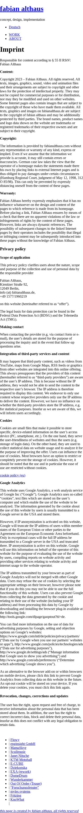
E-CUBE (16, 764)
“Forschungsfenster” (24, 787)
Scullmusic (18, 752)
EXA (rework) (20, 771)
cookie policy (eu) (12, 475)
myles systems (20, 791)
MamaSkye (18, 748)
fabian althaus (21, 9)
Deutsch (14, 27)
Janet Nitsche (19, 756)
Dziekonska (18, 767)
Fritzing (15, 795)
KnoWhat (17, 799)
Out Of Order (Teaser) (26, 783)
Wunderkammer (21, 779)
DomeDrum (18, 775)
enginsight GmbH (22, 744)
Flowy (14, 740)
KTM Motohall (21, 760)
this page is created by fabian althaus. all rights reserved (39, 811)
